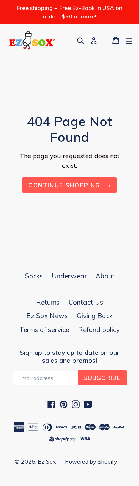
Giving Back (95, 315)
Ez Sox (47, 461)
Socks (34, 276)
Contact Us (85, 302)
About (105, 276)
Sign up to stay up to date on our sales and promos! (69, 356)
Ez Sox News (47, 315)
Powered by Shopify (91, 461)
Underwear (69, 276)
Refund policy (99, 329)
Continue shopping (64, 185)
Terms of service (44, 329)
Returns (48, 302)
